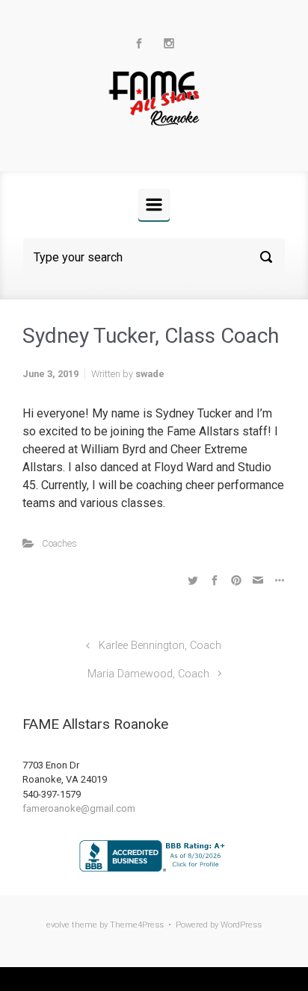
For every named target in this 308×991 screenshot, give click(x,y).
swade (149, 373)
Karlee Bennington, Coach (160, 645)
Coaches (59, 543)
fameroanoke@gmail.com (78, 808)
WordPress (241, 925)
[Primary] (154, 204)
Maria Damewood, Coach (148, 674)
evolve (58, 925)
